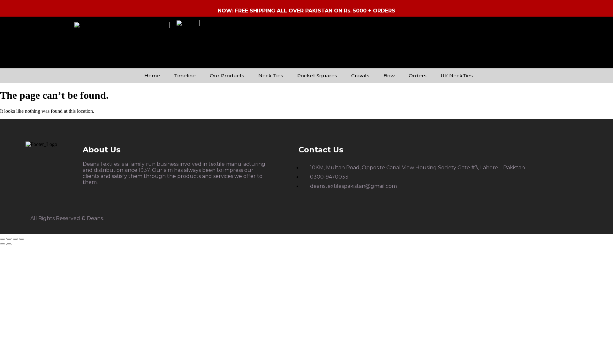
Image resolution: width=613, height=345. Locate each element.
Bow (389, 76)
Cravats (360, 76)
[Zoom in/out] (2, 239)
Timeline (185, 76)
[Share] (15, 239)
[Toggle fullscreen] (8, 239)
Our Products (227, 76)
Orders (418, 76)
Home (152, 76)
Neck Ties (270, 76)
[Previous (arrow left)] (2, 244)
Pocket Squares (317, 76)
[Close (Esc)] (21, 239)
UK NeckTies (457, 76)
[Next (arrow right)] (8, 244)
